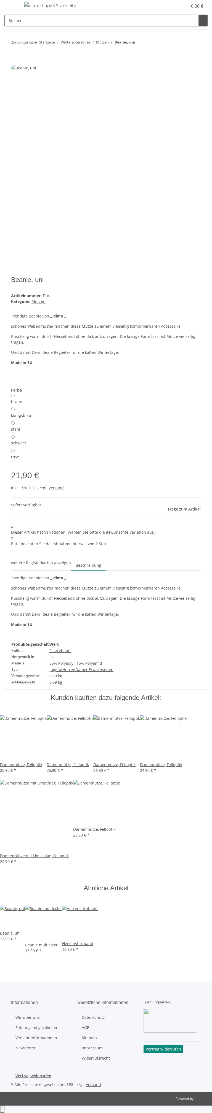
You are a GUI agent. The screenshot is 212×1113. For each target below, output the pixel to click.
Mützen (38, 301)
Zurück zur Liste (24, 42)
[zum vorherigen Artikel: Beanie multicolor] (139, 43)
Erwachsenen (101, 669)
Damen (82, 669)
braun (16, 401)
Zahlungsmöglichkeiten (37, 1027)
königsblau (21, 415)
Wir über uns (27, 1017)
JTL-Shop (201, 1098)
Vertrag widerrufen (33, 1075)
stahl (15, 429)
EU (51, 656)
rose (15, 456)
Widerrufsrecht (96, 1058)
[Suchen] (203, 20)
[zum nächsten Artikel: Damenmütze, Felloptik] (149, 43)
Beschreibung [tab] (88, 565)
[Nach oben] (2, 1109)
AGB (85, 1027)
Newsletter (25, 1047)
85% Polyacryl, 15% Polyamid (75, 663)
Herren (68, 669)
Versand (56, 487)
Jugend (55, 669)
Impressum (92, 1047)
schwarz (18, 443)
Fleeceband (60, 650)
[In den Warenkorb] (15, 61)
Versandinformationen (36, 1037)
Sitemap (89, 1037)
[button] (172, 6)
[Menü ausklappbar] (11, 6)
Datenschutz (93, 1017)
